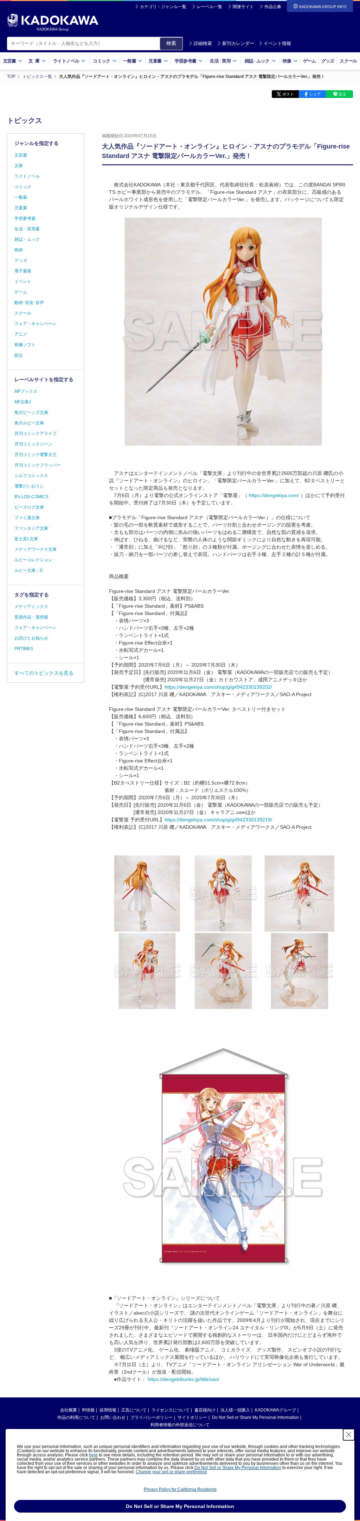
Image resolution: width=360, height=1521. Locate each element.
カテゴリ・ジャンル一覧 (163, 6)
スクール (348, 61)
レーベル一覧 (209, 6)
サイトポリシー (192, 1417)
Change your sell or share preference (171, 1472)
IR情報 (88, 1410)
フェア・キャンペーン (35, 323)
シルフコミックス (31, 475)
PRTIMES (23, 648)
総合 (18, 355)
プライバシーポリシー (151, 1417)
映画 (18, 249)
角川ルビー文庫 (29, 423)
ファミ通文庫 (27, 517)
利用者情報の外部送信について (180, 1424)
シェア (315, 94)
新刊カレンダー (238, 43)
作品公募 (272, 6)
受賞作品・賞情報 (31, 617)
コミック (22, 186)
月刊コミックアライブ (35, 433)
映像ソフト (25, 344)
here (93, 1455)
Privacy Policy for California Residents (180, 1489)
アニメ (20, 334)
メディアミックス (31, 606)
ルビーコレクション (33, 559)
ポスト (288, 94)
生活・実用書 (27, 228)
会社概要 (68, 1410)
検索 (171, 43)
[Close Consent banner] (348, 1434)
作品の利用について (76, 1417)
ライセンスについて (170, 1410)
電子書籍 (22, 271)
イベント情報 (277, 43)
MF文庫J (22, 401)
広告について (134, 1410)
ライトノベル (27, 176)
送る (342, 94)
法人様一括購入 (235, 1410)
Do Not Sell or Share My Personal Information (255, 1417)
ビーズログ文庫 (29, 507)
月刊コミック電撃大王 (35, 454)
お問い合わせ (113, 1417)
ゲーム (309, 61)
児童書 (20, 207)
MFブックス (25, 391)
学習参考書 (25, 218)
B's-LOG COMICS (31, 496)
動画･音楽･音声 (29, 302)
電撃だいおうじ (29, 486)
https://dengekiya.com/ (274, 495)
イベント (22, 281)
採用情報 (107, 1410)
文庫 (18, 165)
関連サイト (243, 6)
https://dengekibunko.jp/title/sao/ (183, 1379)
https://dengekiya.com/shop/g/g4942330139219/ (218, 819)
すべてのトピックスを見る (43, 673)
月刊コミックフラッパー (37, 465)
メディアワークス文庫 (35, 549)
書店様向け (205, 1410)
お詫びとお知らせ (31, 638)
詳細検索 (203, 43)
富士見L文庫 (26, 538)
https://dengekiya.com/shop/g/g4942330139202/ (218, 687)
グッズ (327, 61)
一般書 (20, 197)
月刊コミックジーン (33, 444)
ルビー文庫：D (28, 570)
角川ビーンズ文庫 (31, 412)
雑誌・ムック (27, 239)
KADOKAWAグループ (275, 1410)
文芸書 (20, 155)
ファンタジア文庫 (31, 528)
